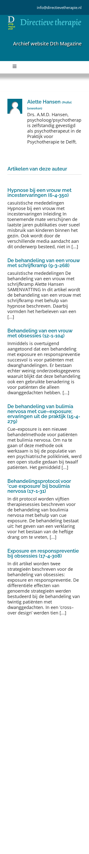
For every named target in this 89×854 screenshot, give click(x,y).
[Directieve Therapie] (44, 17)
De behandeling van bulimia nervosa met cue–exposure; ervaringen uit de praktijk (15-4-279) (43, 413)
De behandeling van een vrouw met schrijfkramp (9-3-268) (43, 262)
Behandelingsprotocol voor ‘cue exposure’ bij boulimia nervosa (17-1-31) (39, 486)
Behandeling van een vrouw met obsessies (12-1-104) (39, 333)
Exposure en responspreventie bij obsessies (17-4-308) (43, 553)
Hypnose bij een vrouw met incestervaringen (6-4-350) (39, 192)
